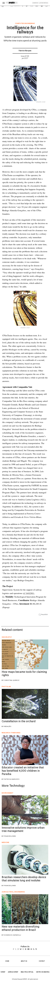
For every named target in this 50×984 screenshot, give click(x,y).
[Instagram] (19, 949)
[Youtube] (33, 949)
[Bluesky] (23, 949)
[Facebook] (14, 949)
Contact (42, 961)
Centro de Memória (42, 972)
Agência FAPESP (13, 972)
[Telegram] (30, 949)
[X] (16, 949)
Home (7, 961)
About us (24, 961)
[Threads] (26, 949)
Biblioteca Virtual (27, 972)
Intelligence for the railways (25, 30)
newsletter (35, 2)
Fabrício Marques (25, 51)
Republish (44, 614)
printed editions (44, 2)
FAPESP (3, 972)
